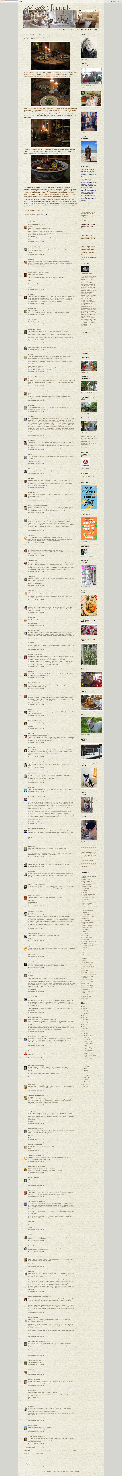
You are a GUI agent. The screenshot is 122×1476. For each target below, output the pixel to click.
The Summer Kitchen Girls (35, 1257)
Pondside (30, 308)
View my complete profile (87, 328)
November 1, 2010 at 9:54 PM (36, 768)
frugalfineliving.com (33, 954)
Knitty (30, 709)
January (86, 1081)
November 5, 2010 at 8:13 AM (36, 1444)
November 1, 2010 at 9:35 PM (36, 742)
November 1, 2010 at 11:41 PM (36, 857)
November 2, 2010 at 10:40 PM (36, 1123)
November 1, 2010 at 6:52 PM (36, 500)
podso (30, 1369)
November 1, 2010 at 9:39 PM (36, 757)
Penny (30, 1246)
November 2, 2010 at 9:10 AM (36, 879)
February (86, 1079)
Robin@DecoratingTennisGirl (36, 505)
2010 (84, 1033)
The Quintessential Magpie (35, 1201)
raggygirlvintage (32, 246)
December (87, 1035)
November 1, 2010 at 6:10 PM (36, 411)
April (29, 1234)
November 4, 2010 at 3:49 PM (36, 1401)
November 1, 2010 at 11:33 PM (36, 841)
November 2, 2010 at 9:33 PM (36, 1045)
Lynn (29, 259)
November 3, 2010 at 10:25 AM (36, 1185)
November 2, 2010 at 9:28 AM (36, 890)
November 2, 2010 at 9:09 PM (36, 1031)
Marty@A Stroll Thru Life (35, 884)
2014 (84, 1024)
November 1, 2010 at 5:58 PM (36, 349)
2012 (84, 1028)
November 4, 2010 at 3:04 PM (36, 1385)
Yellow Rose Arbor (33, 720)
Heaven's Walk (32, 630)
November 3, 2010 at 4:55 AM (36, 1172)
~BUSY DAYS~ (88, 1041)
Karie (29, 1084)
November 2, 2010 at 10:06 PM (36, 1079)
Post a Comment (30, 1447)
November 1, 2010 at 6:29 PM (36, 449)
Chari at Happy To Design (35, 796)
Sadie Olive (65, 1471)
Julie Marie (31, 560)
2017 (84, 1017)
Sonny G (30, 548)
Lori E (29, 733)
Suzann (30, 617)
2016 (84, 1019)
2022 (84, 1006)
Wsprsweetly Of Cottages (35, 1166)
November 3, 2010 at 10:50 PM (36, 1355)
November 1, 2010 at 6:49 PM (36, 487)
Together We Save (33, 1360)
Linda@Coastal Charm (34, 1128)
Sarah (30, 535)
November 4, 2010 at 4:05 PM (36, 1420)
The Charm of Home (33, 377)
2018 (84, 1015)
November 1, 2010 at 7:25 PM (36, 555)
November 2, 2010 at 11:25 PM (36, 1150)
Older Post (74, 1450)
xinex (29, 694)
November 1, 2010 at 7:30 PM (36, 571)
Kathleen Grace (32, 1379)
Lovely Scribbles (32, 682)
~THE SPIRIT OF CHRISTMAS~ (88, 1048)
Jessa (30, 962)
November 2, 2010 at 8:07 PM (36, 991)
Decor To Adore (32, 1177)
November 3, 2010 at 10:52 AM (36, 1196)
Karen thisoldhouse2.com (35, 345)
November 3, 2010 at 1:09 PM (36, 1240)
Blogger (77, 1471)
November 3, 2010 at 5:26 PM (36, 1312)
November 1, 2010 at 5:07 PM (36, 267)
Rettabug (30, 354)
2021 (84, 1008)
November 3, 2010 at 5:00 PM (36, 1291)
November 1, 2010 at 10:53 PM (36, 791)
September (87, 1064)
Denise (30, 871)
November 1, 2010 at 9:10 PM (36, 704)
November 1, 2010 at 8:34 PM (36, 649)
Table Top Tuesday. (66, 76)
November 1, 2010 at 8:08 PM (36, 625)
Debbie (30, 773)
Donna (30, 294)
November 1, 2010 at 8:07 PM (36, 612)
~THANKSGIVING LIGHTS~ (88, 1044)
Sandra (30, 747)
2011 (84, 1031)
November (87, 1037)
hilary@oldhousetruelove (35, 469)
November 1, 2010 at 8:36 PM (36, 666)
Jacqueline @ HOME (33, 911)
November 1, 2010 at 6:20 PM (36, 435)
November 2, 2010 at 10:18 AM (36, 906)
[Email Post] (46, 214)
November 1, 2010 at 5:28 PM (36, 314)
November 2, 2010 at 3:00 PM (36, 956)
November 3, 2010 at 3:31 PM (36, 1252)
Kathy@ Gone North (33, 1017)
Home (50, 1450)
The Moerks (31, 862)
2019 (84, 1013)
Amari (30, 440)
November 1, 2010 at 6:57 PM (36, 530)
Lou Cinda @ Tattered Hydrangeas (37, 1341)
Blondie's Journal (87, 273)
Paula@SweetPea (33, 329)
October (86, 1061)
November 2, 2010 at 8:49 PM (36, 1012)
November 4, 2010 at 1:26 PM (36, 1364)
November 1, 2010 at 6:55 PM (36, 512)
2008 (84, 1087)
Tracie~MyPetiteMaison (34, 1095)
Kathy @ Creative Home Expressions (38, 1296)
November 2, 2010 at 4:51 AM (36, 866)
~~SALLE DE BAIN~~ (89, 1051)
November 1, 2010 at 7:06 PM (36, 543)
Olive (29, 405)
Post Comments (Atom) (37, 1453)
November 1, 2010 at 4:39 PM (36, 241)
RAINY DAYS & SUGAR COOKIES (90, 1056)
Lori (29, 478)
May (85, 1073)
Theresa (30, 576)
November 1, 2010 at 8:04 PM (36, 600)
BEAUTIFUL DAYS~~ (89, 1053)
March (86, 1077)
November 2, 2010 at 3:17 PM (36, 967)
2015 (84, 1022)
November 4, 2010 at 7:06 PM (36, 1431)
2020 (84, 1011)
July (85, 1068)
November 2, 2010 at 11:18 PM (36, 1139)
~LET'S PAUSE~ (88, 1039)
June (29, 1271)
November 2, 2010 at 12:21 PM (36, 941)
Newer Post (27, 1450)
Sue (29, 416)
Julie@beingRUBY (33, 997)
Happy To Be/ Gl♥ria (33, 654)
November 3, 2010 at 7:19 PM (36, 1336)
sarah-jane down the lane (35, 933)
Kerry (29, 787)
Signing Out (31, 946)
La (29, 454)
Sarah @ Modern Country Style (36, 272)
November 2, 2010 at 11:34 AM (36, 928)
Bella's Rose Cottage (34, 1144)
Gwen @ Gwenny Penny (34, 762)
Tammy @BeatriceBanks (35, 1436)
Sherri (30, 671)
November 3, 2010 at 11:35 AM (36, 1229)
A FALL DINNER (88, 1059)
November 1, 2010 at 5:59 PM (36, 386)
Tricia (29, 590)
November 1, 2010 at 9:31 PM (36, 728)
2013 (84, 1026)
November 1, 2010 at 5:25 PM (36, 303)
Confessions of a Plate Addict (36, 1036)
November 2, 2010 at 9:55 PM (36, 1060)
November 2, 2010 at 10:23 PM (36, 1090)
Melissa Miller (32, 1317)
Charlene (30, 518)
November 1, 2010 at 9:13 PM (36, 715)
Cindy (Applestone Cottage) (35, 224)
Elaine (30, 846)
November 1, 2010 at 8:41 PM (36, 677)
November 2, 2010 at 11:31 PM (36, 1161)
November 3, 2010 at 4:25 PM (36, 1266)
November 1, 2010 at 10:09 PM (36, 782)
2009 (84, 1084)
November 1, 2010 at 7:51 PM (36, 585)
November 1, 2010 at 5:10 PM (36, 289)
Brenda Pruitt (32, 492)
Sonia (29, 973)
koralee (30, 1051)
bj (28, 1406)
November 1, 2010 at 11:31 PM (36, 823)
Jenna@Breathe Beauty (34, 1155)
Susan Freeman (32, 895)
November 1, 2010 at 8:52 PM (36, 688)
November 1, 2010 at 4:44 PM (36, 254)
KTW (29, 605)
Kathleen (30, 1425)
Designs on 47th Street (34, 1065)
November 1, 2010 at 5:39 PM (36, 324)
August (86, 1066)
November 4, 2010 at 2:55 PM (36, 1374)
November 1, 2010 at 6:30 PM (36, 463)
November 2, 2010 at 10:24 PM (36, 1106)
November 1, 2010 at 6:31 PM (36, 473)
